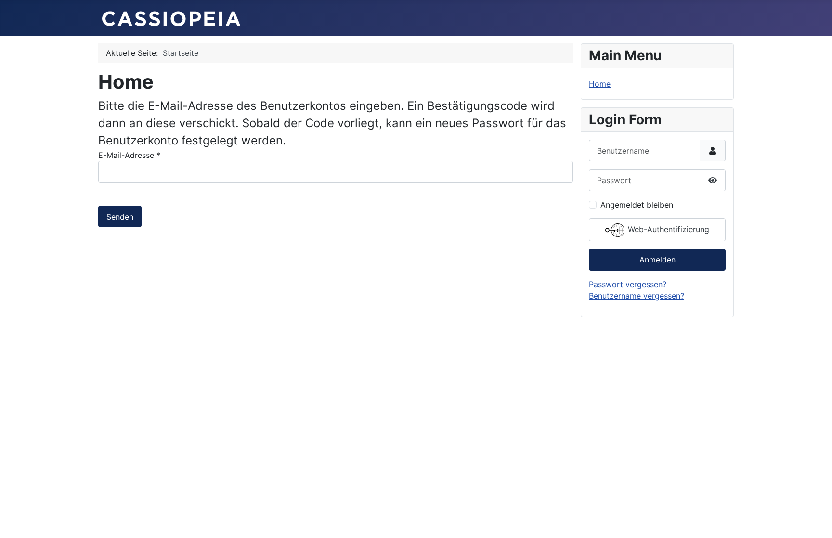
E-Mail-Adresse (129, 155)
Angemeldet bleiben (636, 205)
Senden (119, 217)
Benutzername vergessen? (636, 296)
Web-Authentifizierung (667, 229)
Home (600, 84)
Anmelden (657, 259)
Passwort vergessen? (627, 284)
